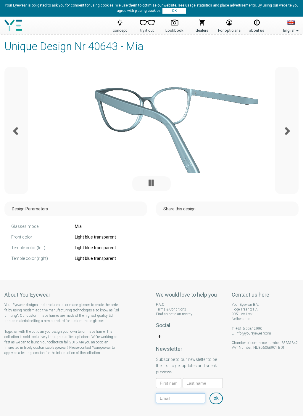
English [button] (291, 24)
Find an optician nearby (174, 314)
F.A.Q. (160, 305)
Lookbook (174, 28)
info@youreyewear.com (253, 333)
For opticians (229, 28)
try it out (147, 28)
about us (256, 28)
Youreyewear (102, 347)
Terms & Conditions (171, 309)
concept (120, 28)
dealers (202, 28)
